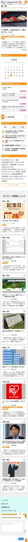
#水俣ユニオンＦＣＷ (7, 167)
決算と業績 (13, 445)
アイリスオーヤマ (7, 407)
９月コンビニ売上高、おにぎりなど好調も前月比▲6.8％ (15, 136)
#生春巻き (4, 181)
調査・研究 (14, 335)
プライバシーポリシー (7, 511)
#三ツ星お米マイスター (8, 160)
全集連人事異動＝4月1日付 (12, 145)
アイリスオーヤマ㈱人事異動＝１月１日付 (13, 402)
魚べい (7, 447)
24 (8, 75)
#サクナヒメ (20, 164)
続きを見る (24, 49)
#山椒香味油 (4, 176)
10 (8, 70)
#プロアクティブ (19, 178)
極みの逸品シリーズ (19, 36)
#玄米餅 (23, 171)
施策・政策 (14, 299)
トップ (3, 500)
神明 (4, 447)
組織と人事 (13, 369)
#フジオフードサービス (8, 171)
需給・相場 (13, 261)
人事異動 (14, 407)
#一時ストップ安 (19, 162)
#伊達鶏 (18, 171)
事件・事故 (13, 483)
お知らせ (3, 504)
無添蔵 (12, 36)
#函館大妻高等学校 (17, 174)
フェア (3, 36)
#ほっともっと (22, 169)
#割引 (17, 160)
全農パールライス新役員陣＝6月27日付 (15, 141)
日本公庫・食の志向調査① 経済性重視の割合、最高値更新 (15, 149)
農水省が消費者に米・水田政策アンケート (13, 331)
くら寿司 (8, 36)
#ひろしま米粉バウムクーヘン (17, 176)
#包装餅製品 (12, 164)
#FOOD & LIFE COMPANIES (9, 169)
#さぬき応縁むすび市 (7, 162)
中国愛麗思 (5, 409)
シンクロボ (19, 407)
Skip (16, 538)
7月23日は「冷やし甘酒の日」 (10, 221)
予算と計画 (13, 405)
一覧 (23, 201)
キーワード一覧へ (14, 185)
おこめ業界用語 (9, 117)
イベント (13, 34)
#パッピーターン (6, 174)
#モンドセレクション (7, 178)
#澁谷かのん (4, 164)
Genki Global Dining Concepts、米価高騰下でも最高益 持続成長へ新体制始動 (14, 442)
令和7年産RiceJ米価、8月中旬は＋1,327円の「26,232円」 (15, 132)
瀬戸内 (3, 38)
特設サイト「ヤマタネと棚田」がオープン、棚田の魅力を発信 (13, 295)
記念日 (4, 225)
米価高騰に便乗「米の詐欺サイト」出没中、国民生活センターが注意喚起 (13, 480)
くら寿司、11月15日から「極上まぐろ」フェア (13, 30)
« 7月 (4, 59)
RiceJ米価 (5, 263)
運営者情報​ (4, 507)
